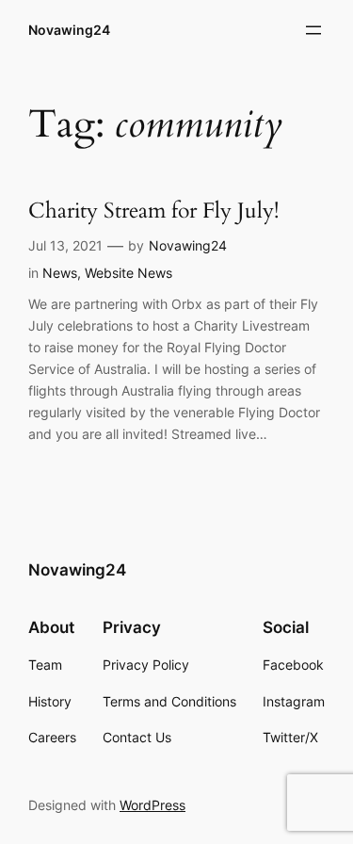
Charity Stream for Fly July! (153, 211)
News (59, 273)
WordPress (152, 805)
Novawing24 (69, 30)
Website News (128, 273)
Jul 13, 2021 (65, 245)
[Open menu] (313, 30)
